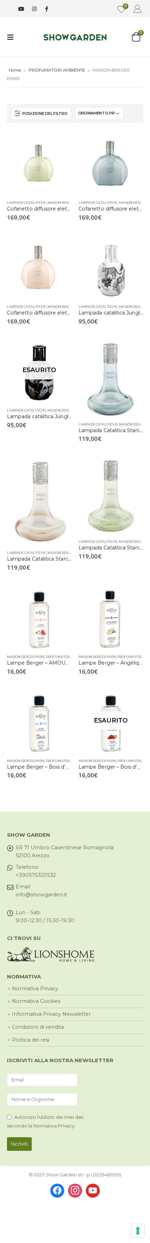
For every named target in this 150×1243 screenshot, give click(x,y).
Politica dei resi (30, 1040)
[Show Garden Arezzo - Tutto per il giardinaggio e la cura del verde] (75, 37)
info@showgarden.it (41, 894)
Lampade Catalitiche (26, 203)
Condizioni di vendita (38, 1027)
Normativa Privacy (35, 988)
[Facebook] (46, 8)
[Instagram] (34, 9)
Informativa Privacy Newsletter (51, 1014)
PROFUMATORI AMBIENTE (57, 70)
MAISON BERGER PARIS (66, 203)
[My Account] (137, 9)
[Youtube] (21, 9)
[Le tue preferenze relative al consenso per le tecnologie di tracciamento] (137, 1230)
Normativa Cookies (36, 1001)
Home (15, 70)
